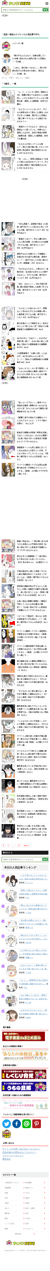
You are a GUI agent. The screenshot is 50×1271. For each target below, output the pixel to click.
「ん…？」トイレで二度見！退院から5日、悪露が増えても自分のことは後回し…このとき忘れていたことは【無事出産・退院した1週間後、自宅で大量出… (32, 98)
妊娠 (6, 1193)
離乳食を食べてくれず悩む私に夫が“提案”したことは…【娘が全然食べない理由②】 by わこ (32, 769)
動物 (6, 1229)
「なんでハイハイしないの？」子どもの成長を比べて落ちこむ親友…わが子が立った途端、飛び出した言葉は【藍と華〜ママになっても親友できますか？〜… (32, 115)
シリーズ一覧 (17, 43)
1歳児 (7, 1203)
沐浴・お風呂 (30, 1208)
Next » (26, 845)
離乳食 (7, 1213)
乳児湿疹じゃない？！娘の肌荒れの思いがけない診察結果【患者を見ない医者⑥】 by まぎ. (32, 814)
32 (19, 845)
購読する (9, 852)
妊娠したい (29, 1188)
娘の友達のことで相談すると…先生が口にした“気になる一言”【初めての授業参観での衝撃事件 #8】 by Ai (32, 326)
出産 (6, 1198)
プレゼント (29, 1229)
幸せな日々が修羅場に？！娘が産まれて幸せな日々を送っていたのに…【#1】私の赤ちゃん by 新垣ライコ (32, 559)
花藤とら (29, 957)
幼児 (27, 1213)
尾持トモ (29, 927)
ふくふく (29, 882)
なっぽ (28, 1002)
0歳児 (27, 1198)
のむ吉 (28, 942)
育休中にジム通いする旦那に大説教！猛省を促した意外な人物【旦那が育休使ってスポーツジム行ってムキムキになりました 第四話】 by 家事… (32, 832)
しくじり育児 (9, 1224)
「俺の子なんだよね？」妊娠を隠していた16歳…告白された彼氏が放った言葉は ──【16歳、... (29, 58)
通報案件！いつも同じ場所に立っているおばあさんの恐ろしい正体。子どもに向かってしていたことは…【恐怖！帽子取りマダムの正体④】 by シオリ (32, 453)
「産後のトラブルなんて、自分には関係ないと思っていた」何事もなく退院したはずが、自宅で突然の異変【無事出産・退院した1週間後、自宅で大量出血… (32, 132)
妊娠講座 (8, 1188)
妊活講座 (28, 1182)
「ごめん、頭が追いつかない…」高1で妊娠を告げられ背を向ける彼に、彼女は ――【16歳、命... (29, 70)
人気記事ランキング (12, 1182)
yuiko (28, 1017)
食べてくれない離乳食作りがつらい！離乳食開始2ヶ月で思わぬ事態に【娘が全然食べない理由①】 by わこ (32, 784)
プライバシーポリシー (13, 1155)
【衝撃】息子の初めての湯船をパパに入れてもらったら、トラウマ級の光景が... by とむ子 (32, 420)
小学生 (27, 1218)
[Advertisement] (25, 508)
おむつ (7, 1208)
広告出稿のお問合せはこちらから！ (19, 1152)
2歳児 (27, 1203)
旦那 (27, 1224)
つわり (27, 1193)
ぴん (27, 897)
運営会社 (6, 1159)
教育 (6, 1218)
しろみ (28, 912)
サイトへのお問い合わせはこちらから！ (21, 1149)
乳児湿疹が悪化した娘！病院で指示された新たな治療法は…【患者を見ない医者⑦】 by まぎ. (32, 799)
